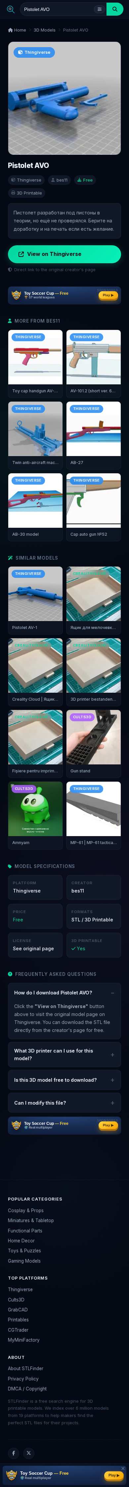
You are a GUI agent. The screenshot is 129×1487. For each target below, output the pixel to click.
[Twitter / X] (28, 1453)
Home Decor (21, 1240)
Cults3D (16, 1299)
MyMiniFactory (24, 1340)
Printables (18, 1319)
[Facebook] (13, 1453)
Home (19, 30)
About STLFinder (25, 1368)
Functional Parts (25, 1230)
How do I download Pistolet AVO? (53, 992)
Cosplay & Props (26, 1210)
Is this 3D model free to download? (55, 1080)
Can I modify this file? (40, 1103)
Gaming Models (24, 1261)
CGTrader (18, 1330)
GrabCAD (18, 1309)
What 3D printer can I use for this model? (53, 1054)
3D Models (45, 30)
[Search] (115, 9)
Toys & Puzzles (24, 1250)
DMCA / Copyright (27, 1388)
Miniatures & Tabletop (31, 1220)
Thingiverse (20, 1289)
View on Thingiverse (54, 254)
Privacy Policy (23, 1378)
